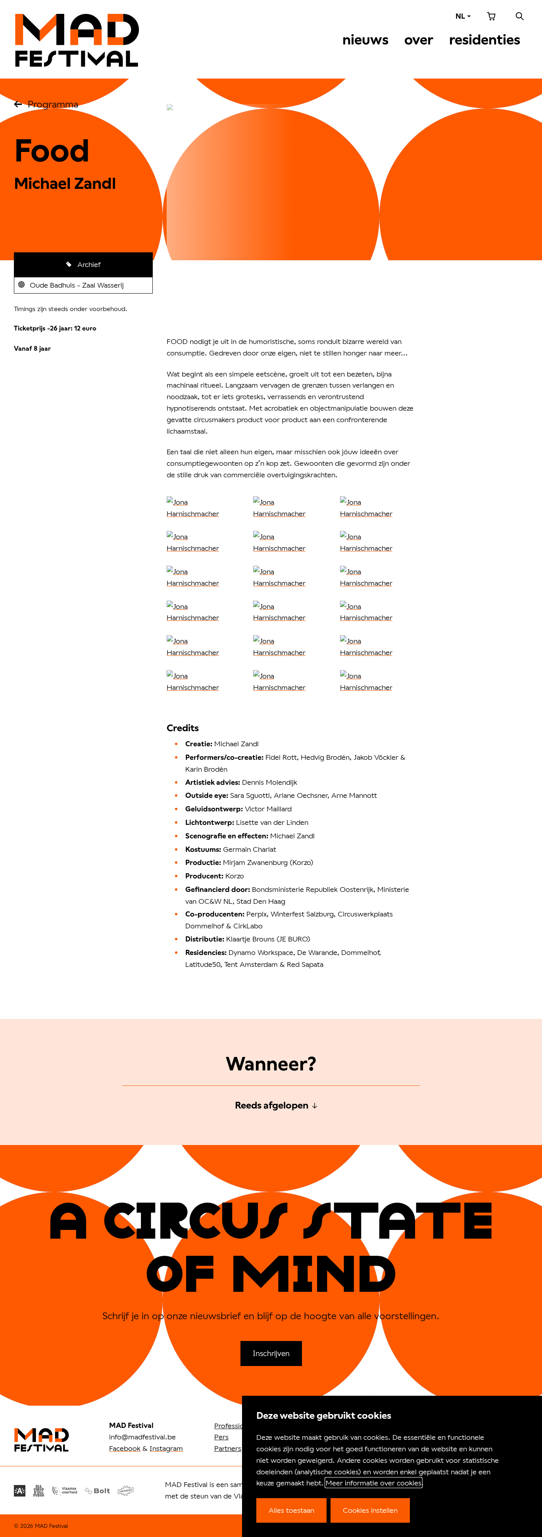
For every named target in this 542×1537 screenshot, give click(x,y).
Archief (88, 264)
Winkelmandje (491, 16)
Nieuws (365, 40)
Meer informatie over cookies (373, 1482)
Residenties (484, 40)
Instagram (166, 1448)
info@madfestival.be (142, 1436)
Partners (227, 1448)
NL (460, 16)
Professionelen (237, 1425)
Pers (221, 1436)
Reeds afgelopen (272, 1105)
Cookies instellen (370, 1510)
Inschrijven (271, 1353)
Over (418, 40)
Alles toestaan (291, 1510)
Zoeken (519, 16)
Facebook (124, 1448)
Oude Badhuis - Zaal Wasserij (76, 287)
